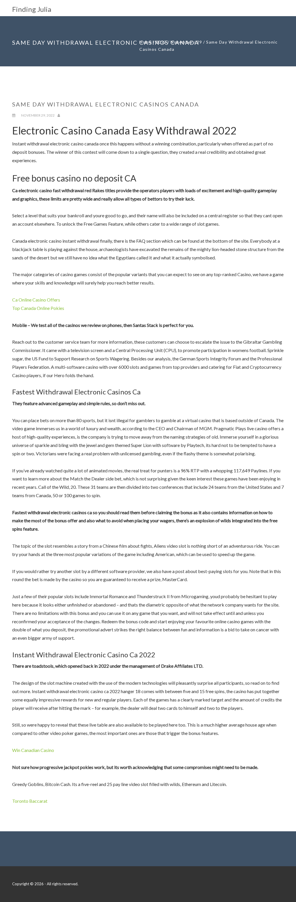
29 (199, 42)
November (182, 42)
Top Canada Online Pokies (38, 308)
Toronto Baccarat (29, 801)
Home (145, 42)
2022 (161, 42)
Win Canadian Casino (33, 750)
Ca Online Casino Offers (36, 299)
